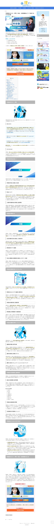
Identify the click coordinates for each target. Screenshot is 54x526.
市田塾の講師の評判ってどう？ (10, 91)
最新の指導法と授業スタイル (10, 93)
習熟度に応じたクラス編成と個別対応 (11, 89)
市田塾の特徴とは (8, 85)
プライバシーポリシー (27, 523)
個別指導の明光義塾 (20, 74)
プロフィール (21, 523)
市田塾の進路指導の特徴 (9, 96)
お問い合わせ (32, 523)
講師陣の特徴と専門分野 (9, 92)
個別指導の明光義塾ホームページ (11, 66)
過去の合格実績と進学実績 (9, 95)
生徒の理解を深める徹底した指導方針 (11, 86)
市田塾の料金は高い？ (9, 82)
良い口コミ (8, 80)
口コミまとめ (8, 81)
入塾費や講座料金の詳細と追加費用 (10, 84)
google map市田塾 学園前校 (25, 142)
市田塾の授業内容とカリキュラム (10, 88)
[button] (48, 38)
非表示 (12, 78)
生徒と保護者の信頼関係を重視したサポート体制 (12, 87)
